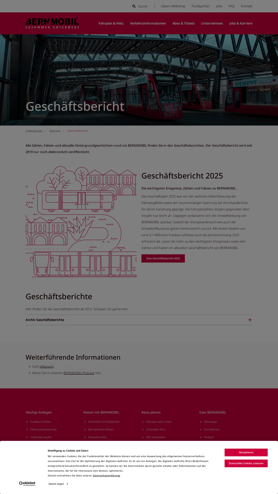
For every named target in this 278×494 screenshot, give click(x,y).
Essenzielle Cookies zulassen (246, 463)
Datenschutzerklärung (106, 475)
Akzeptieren (246, 452)
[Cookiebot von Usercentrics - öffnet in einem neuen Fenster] (27, 483)
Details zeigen (56, 483)
